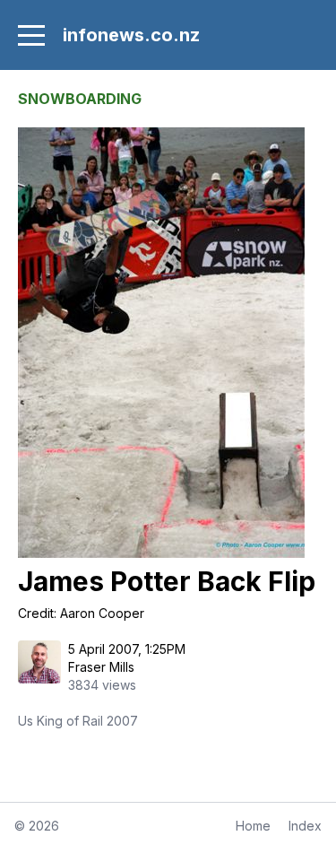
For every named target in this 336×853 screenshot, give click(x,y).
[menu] (31, 35)
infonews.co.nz (131, 35)
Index (305, 825)
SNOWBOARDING (80, 99)
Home (253, 825)
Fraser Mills (101, 667)
